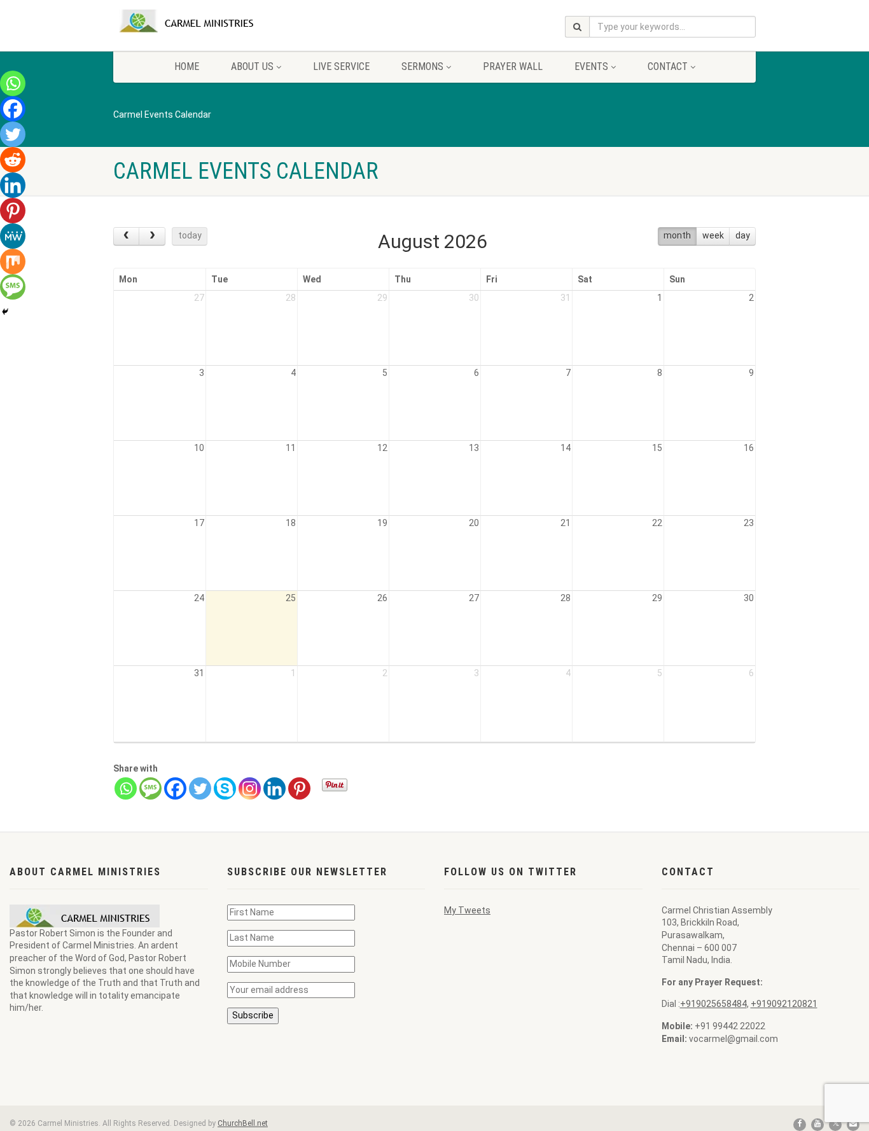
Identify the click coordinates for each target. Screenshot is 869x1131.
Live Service (341, 66)
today (190, 235)
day (742, 235)
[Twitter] (200, 788)
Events (591, 66)
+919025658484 (713, 1004)
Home (186, 66)
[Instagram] (250, 788)
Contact (668, 66)
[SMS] (150, 788)
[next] (152, 236)
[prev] (126, 236)
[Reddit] (12, 159)
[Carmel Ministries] (214, 21)
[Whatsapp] (126, 788)
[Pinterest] (299, 788)
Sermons (422, 66)
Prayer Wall (513, 66)
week (713, 235)
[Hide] (5, 312)
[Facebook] (175, 788)
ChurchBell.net (243, 1123)
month (677, 235)
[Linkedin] (274, 788)
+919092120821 (784, 1004)
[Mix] (12, 261)
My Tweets (467, 910)
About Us (252, 66)
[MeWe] (12, 236)
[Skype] (225, 788)
